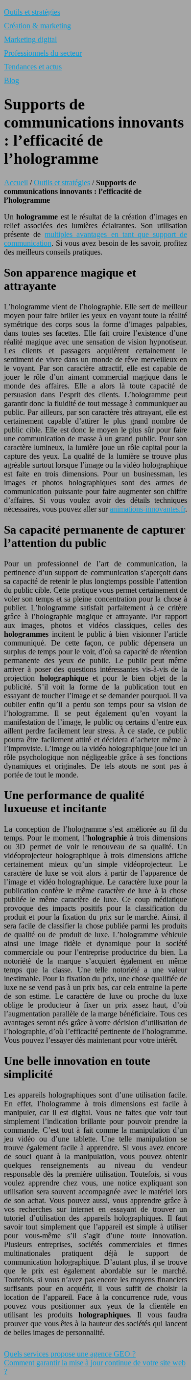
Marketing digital (30, 39)
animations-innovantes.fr (147, 509)
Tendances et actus (33, 67)
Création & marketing (37, 26)
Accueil (16, 182)
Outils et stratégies (32, 12)
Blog (11, 80)
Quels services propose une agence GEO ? (70, 1354)
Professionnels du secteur (43, 53)
